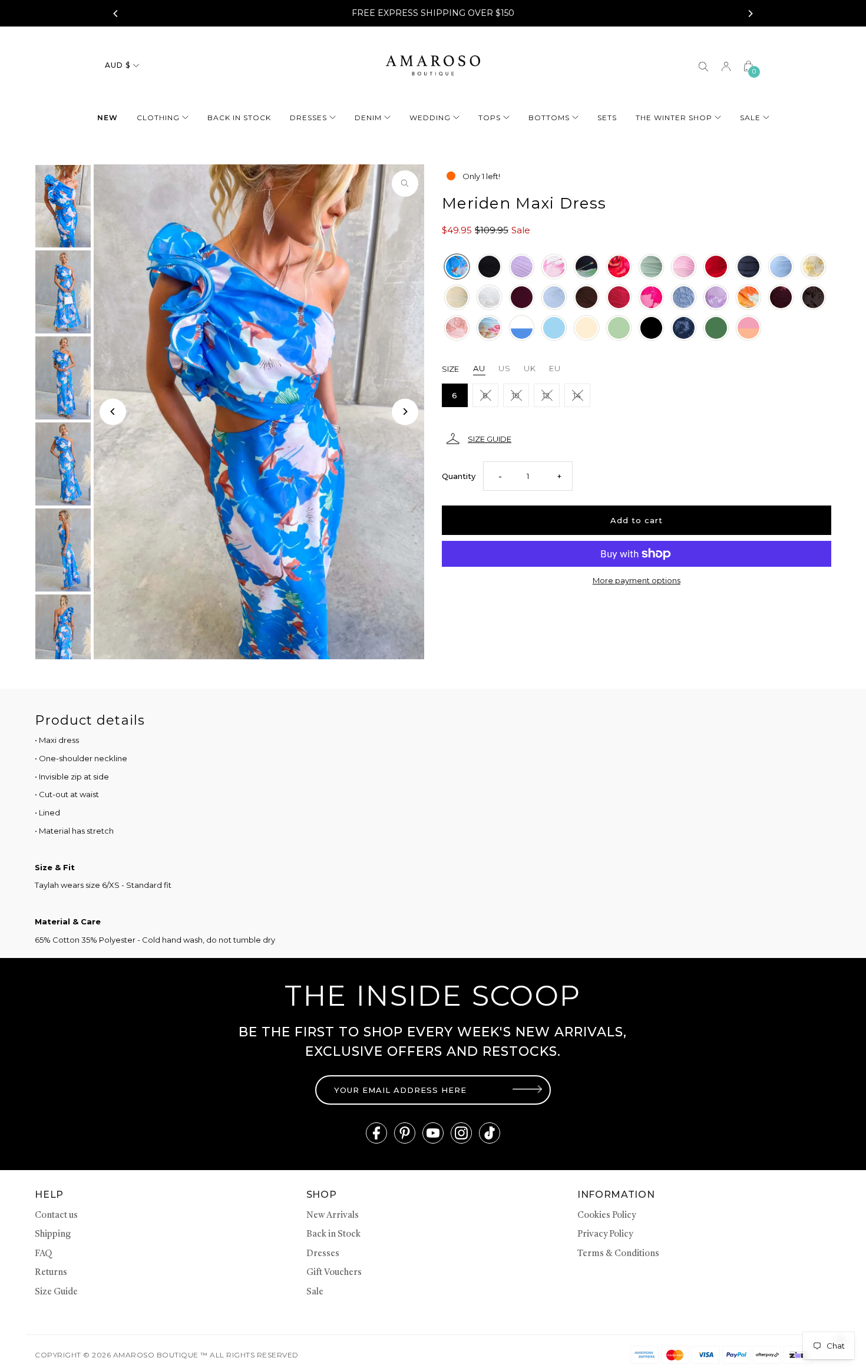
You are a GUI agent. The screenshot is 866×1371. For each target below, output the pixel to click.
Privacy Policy (605, 1234)
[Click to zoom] (405, 183)
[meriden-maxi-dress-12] (619, 297)
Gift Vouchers (334, 1272)
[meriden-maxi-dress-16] (716, 297)
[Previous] (116, 13)
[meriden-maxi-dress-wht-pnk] (554, 267)
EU (555, 368)
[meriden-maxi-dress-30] (716, 328)
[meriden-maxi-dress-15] (684, 297)
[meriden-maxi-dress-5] (748, 267)
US (504, 368)
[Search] (703, 65)
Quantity (458, 476)
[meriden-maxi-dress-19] (813, 297)
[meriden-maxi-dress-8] (457, 297)
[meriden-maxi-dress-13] (586, 297)
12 (546, 395)
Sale (750, 117)
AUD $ (117, 65)
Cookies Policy (606, 1215)
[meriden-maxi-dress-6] (781, 267)
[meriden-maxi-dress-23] (489, 328)
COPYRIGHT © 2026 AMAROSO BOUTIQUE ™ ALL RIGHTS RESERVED (166, 1354)
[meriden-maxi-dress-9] (489, 297)
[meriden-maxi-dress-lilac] (522, 267)
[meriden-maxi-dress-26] (619, 328)
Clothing (158, 117)
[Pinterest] (405, 1132)
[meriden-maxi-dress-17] (748, 297)
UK (530, 368)
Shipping (53, 1234)
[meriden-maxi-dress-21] (457, 328)
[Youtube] (433, 1132)
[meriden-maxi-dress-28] (651, 328)
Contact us (56, 1215)
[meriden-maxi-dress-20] (457, 267)
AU (479, 368)
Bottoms (549, 117)
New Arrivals (332, 1215)
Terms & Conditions (618, 1254)
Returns (51, 1272)
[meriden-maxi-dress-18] (781, 297)
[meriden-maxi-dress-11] (554, 297)
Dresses (308, 117)
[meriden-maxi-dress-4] (716, 267)
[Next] (750, 13)
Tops (489, 117)
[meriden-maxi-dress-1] (619, 267)
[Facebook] (376, 1132)
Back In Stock (239, 117)
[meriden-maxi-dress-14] (651, 297)
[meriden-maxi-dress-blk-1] (489, 267)
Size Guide (56, 1292)
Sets (607, 117)
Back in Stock (333, 1234)
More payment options (636, 580)
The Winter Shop (674, 117)
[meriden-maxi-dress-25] (554, 328)
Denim (368, 117)
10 (516, 395)
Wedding (430, 117)
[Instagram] (461, 1132)
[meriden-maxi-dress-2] (651, 267)
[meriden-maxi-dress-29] (684, 328)
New (107, 117)
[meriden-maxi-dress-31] (748, 328)
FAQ (43, 1254)
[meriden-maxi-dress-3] (684, 267)
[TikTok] (490, 1132)
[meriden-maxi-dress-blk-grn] (586, 267)
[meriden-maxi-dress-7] (813, 267)
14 (577, 395)
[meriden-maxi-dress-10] (522, 297)
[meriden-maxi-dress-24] (522, 328)
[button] (636, 439)
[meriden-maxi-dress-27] (586, 328)
